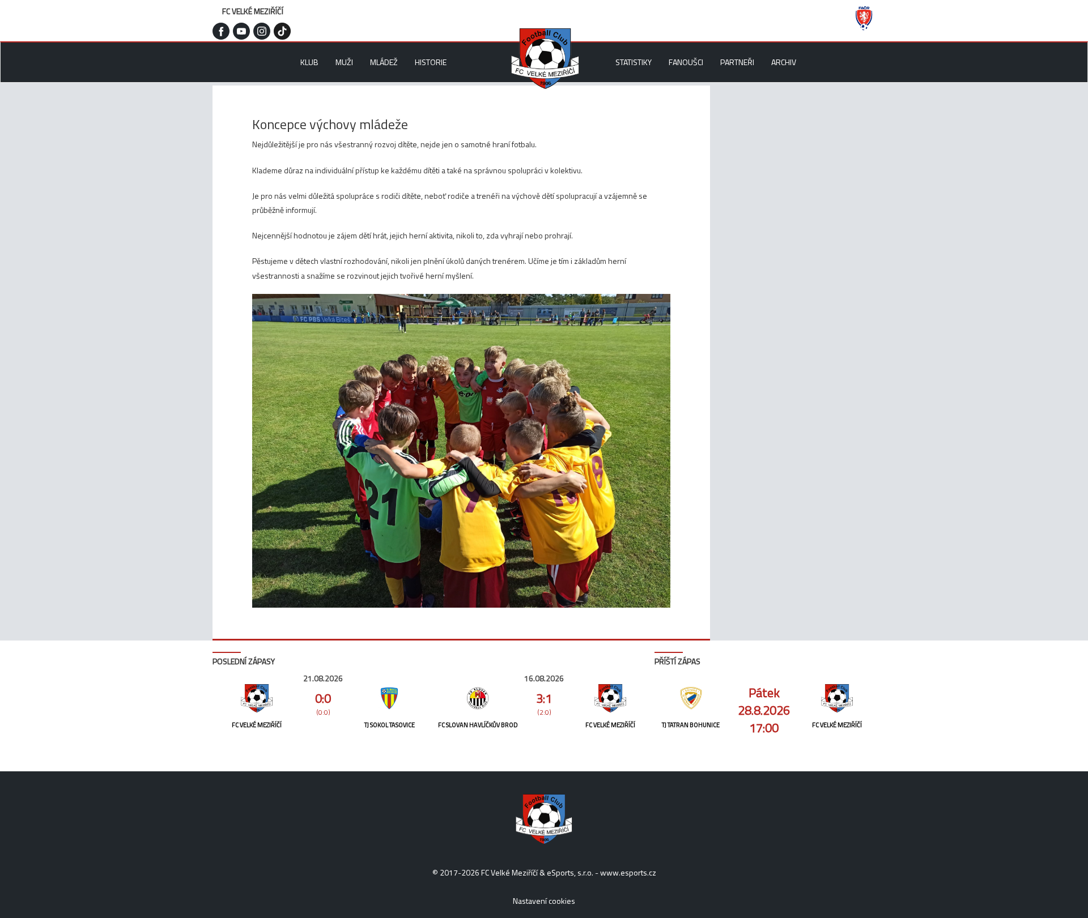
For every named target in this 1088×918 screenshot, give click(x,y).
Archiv (783, 62)
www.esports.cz (628, 872)
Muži (344, 62)
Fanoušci (686, 62)
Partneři (737, 62)
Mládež (384, 62)
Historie (431, 62)
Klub (309, 62)
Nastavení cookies (544, 901)
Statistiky (633, 62)
